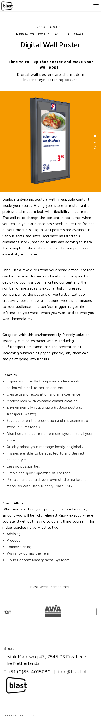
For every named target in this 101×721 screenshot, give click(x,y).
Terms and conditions (19, 715)
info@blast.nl (72, 671)
